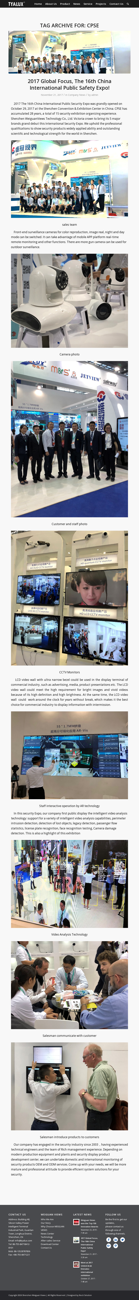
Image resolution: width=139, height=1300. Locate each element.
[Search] (128, 4)
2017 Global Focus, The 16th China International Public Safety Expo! (69, 84)
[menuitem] (38, 4)
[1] (69, 52)
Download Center (50, 1244)
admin (94, 94)
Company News (76, 94)
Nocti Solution (85, 1295)
